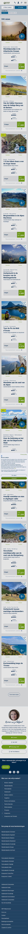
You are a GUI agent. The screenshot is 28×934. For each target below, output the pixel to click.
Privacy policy (24, 454)
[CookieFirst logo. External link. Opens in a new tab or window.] (1, 456)
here (15, 468)
